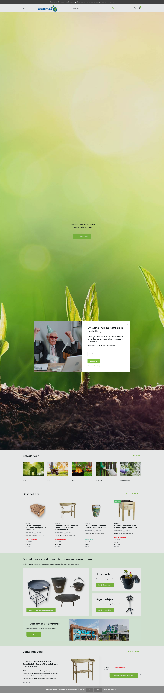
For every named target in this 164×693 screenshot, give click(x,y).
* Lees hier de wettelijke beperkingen (98, 366)
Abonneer (93, 361)
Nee (98, 689)
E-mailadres (91, 350)
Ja (89, 689)
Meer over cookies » (110, 689)
